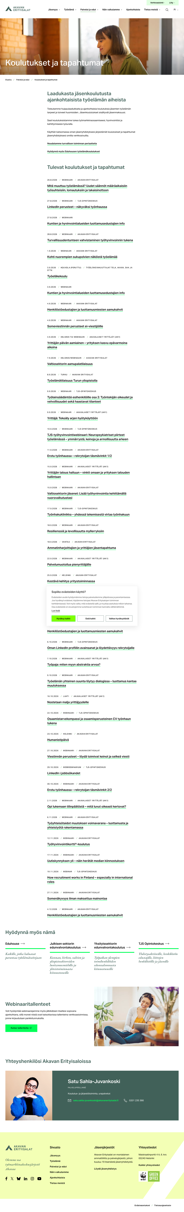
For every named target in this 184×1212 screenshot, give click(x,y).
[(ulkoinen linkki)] (149, 1176)
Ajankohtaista (133, 9)
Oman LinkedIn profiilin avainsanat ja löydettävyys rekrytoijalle (90, 648)
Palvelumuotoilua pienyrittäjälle (69, 564)
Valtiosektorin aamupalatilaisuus (70, 364)
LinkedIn (25, 1178)
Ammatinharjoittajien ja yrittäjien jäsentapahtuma (81, 548)
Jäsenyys (53, 9)
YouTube (39, 1178)
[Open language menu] (176, 9)
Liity (171, 2)
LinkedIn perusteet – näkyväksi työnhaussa (77, 207)
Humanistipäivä (58, 740)
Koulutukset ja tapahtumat (46, 80)
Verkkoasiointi (156, 2)
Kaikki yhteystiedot (149, 1165)
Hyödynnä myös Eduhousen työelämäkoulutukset (73, 151)
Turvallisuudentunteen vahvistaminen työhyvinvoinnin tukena (90, 240)
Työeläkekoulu (57, 276)
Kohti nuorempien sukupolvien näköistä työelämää (82, 257)
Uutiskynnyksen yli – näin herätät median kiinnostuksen (85, 861)
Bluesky (18, 1178)
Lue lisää (56, 610)
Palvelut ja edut (88, 9)
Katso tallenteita (20, 1029)
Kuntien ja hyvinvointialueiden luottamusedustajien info (86, 223)
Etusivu (8, 80)
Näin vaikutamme (111, 9)
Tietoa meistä (151, 9)
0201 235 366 (136, 1100)
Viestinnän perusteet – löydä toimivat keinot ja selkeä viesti (88, 756)
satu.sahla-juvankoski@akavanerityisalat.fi (95, 1100)
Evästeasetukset (142, 1205)
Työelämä (69, 9)
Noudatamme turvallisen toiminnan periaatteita (72, 143)
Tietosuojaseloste (162, 1205)
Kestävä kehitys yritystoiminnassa (71, 581)
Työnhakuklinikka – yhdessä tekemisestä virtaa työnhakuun (88, 514)
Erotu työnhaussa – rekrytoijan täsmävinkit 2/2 (79, 790)
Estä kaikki (91, 618)
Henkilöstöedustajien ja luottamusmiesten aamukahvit (85, 309)
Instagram (32, 1178)
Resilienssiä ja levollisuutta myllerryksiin (75, 531)
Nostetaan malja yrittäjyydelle (68, 702)
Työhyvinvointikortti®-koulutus (68, 844)
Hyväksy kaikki (63, 618)
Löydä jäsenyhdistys (105, 1168)
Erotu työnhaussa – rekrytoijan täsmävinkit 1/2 (79, 456)
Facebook (6, 1178)
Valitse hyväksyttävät (119, 618)
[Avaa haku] (167, 9)
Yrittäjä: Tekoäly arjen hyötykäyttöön (72, 418)
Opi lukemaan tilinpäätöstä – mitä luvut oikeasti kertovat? (86, 806)
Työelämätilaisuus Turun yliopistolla (72, 380)
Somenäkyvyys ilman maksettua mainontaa (77, 898)
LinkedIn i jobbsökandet (63, 773)
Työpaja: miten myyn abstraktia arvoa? (73, 664)
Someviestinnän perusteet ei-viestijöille (75, 326)
